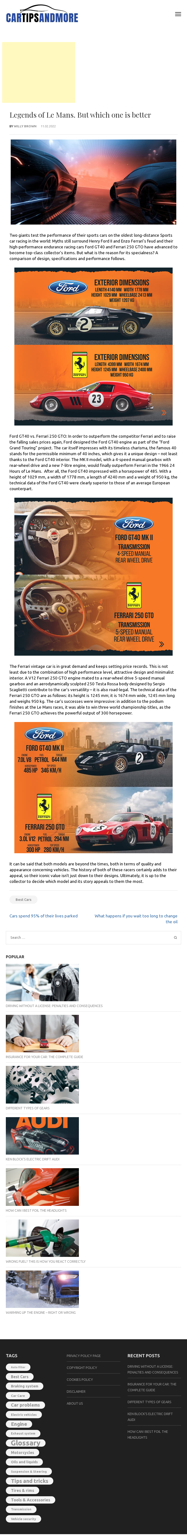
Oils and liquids (24, 1462)
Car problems (25, 1405)
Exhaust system (23, 1433)
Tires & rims (22, 1490)
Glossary (25, 1443)
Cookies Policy (80, 1380)
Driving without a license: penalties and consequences (54, 1006)
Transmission (21, 1509)
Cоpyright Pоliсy (82, 1368)
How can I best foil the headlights (36, 1210)
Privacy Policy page (84, 1356)
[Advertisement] (38, 72)
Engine (19, 1424)
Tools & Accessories (30, 1499)
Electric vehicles (24, 1414)
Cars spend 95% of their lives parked (43, 916)
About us (75, 1403)
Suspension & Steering (29, 1471)
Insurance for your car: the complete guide (44, 1057)
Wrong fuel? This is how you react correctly (46, 1261)
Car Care (18, 1396)
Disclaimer (76, 1391)
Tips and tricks (29, 1481)
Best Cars (23, 900)
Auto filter (18, 1367)
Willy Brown (25, 126)
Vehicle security (23, 1519)
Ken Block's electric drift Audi (32, 1159)
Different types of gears (28, 1108)
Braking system (24, 1386)
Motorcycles (22, 1452)
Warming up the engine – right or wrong (41, 1312)
